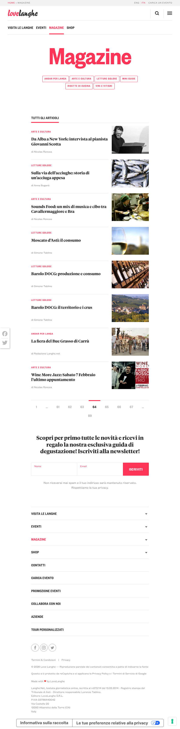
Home (11, 2)
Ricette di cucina (79, 85)
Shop (70, 27)
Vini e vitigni (104, 85)
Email (83, 466)
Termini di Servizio (124, 673)
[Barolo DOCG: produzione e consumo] (130, 274)
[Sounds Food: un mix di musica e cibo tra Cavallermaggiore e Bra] (130, 207)
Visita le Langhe (20, 27)
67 (131, 407)
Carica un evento (160, 2)
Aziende (37, 616)
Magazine (56, 27)
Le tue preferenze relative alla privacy (112, 723)
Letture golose (107, 78)
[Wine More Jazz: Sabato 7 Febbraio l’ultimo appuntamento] (130, 375)
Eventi (41, 27)
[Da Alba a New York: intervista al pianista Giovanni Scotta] (130, 140)
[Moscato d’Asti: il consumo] (130, 241)
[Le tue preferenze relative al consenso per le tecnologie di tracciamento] (172, 721)
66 (119, 407)
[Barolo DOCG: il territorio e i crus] (130, 308)
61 (57, 407)
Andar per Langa (56, 78)
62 (70, 407)
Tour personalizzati (47, 629)
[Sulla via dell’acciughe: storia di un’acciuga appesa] (130, 173)
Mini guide (128, 78)
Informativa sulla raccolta (44, 723)
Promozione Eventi (46, 591)
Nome (37, 466)
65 (107, 407)
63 (82, 407)
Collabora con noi (46, 603)
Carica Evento (42, 578)
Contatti (38, 565)
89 (90, 415)
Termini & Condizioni (43, 659)
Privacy (65, 659)
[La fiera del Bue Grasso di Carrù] (130, 341)
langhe (23, 13)
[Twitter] (4, 342)
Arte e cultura (82, 78)
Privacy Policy (100, 673)
